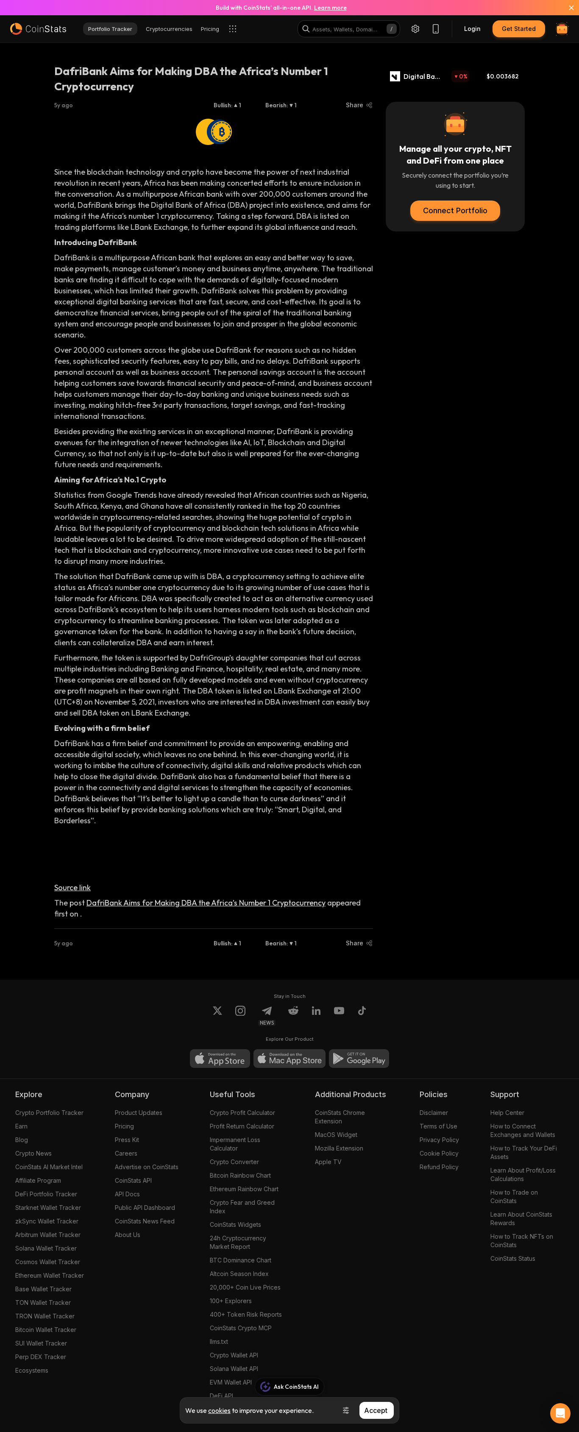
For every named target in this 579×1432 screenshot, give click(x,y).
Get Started (519, 28)
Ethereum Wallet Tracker (49, 1275)
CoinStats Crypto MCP (241, 1328)
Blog (21, 1139)
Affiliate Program (38, 1180)
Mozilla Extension (339, 1148)
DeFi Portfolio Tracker (46, 1194)
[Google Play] (359, 1058)
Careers (126, 1153)
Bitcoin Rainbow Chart (240, 1175)
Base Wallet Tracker (43, 1289)
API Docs (127, 1194)
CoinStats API (133, 1180)
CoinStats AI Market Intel (49, 1166)
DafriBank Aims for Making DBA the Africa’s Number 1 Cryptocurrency (206, 903)
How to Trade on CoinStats (514, 1196)
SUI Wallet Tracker (41, 1343)
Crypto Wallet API (234, 1355)
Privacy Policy (439, 1139)
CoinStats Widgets (235, 1224)
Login (472, 28)
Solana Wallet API (234, 1368)
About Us (127, 1234)
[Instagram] (240, 1016)
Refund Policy (439, 1166)
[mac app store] (289, 1058)
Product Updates (138, 1112)
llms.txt (219, 1341)
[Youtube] (339, 1016)
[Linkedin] (316, 1016)
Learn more (330, 7)
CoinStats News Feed (145, 1221)
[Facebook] (362, 1016)
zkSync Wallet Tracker (46, 1221)
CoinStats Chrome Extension (340, 1117)
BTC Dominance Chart (240, 1260)
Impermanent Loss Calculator (235, 1144)
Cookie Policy (439, 1153)
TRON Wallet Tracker (45, 1316)
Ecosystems (31, 1370)
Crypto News (33, 1153)
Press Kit (127, 1139)
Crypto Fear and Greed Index (242, 1207)
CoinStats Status (512, 1258)
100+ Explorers (231, 1300)
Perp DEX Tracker (40, 1356)
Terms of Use (438, 1126)
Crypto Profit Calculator (242, 1112)
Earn (21, 1126)
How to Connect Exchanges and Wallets (522, 1130)
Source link (72, 887)
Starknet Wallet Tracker (48, 1207)
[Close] (566, 7)
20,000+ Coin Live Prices (245, 1287)
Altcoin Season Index (239, 1273)
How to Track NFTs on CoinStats (521, 1240)
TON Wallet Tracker (43, 1302)
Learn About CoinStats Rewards (521, 1218)
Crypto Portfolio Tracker (49, 1112)
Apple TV (328, 1161)
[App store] (220, 1058)
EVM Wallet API (231, 1382)
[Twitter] (217, 1016)
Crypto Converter (234, 1161)
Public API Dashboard (145, 1207)
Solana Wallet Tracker (46, 1248)
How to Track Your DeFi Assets (523, 1152)
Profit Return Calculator (242, 1126)
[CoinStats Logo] (38, 29)
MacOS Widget (336, 1134)
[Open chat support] (560, 1413)
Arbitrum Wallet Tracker (48, 1234)
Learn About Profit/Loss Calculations (523, 1174)
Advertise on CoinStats (146, 1166)
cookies (219, 1410)
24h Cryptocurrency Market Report (238, 1242)
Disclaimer (434, 1112)
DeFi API (221, 1395)
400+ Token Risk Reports (246, 1314)
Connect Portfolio (455, 210)
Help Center (507, 1112)
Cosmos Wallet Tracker (47, 1261)
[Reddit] (293, 1016)
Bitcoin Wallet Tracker (45, 1329)
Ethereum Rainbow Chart (244, 1188)
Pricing (124, 1126)
